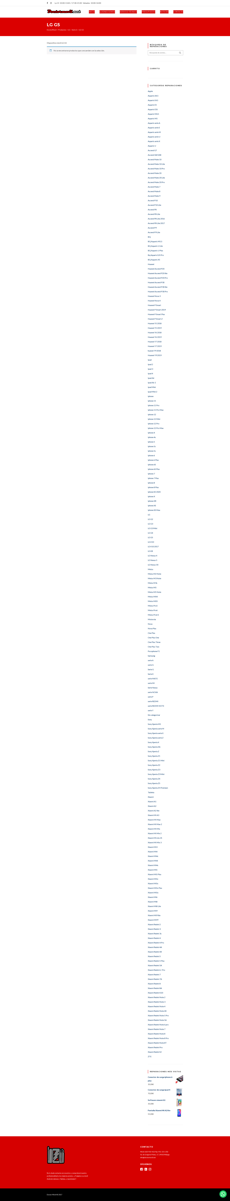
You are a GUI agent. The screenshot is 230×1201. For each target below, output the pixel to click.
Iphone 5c (152, 446)
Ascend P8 (152, 209)
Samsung (151, 656)
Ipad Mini (152, 387)
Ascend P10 (153, 200)
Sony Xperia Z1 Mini (156, 760)
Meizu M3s (152, 583)
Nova (150, 624)
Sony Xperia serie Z (155, 738)
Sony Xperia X (153, 742)
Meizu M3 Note (154, 578)
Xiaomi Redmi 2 (154, 924)
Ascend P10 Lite (154, 205)
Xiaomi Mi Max (154, 820)
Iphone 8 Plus (153, 487)
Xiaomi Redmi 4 (154, 938)
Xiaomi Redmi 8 (154, 983)
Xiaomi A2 (152, 806)
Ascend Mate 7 (154, 187)
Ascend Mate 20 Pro (156, 182)
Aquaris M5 (153, 118)
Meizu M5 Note (154, 592)
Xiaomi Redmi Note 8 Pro (158, 1038)
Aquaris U (152, 146)
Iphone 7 (151, 473)
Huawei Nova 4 (154, 300)
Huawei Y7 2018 (154, 341)
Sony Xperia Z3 (154, 769)
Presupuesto (148, 12)
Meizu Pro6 (153, 610)
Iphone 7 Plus (153, 478)
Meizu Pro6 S (153, 615)
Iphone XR (152, 501)
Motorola (152, 619)
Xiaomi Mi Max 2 (155, 824)
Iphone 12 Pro (153, 423)
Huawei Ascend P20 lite (157, 273)
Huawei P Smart (154, 305)
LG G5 (150, 537)
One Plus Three (154, 642)
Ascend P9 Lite (154, 232)
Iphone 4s (152, 437)
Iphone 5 (151, 442)
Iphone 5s (152, 451)
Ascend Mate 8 (154, 191)
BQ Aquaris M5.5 (155, 241)
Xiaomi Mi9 (152, 911)
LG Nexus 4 (152, 555)
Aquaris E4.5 (153, 100)
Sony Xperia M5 (154, 724)
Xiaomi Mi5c (153, 879)
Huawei (151, 264)
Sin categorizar (154, 715)
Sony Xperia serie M (156, 728)
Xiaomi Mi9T (153, 920)
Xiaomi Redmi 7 (154, 974)
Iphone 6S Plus (154, 469)
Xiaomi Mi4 (152, 851)
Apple (150, 91)
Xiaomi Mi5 (152, 870)
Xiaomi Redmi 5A (155, 965)
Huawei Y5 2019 (154, 328)
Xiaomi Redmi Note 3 (156, 1002)
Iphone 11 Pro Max (156, 410)
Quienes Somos (107, 12)
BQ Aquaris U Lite (155, 246)
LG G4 (150, 533)
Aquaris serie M (154, 132)
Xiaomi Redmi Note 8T (157, 1043)
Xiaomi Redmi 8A (155, 988)
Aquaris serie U (154, 137)
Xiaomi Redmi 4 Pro (156, 942)
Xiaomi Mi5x (153, 892)
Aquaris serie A (154, 123)
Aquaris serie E (154, 127)
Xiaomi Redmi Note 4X (157, 1011)
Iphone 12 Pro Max (156, 428)
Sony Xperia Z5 (154, 783)
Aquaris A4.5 (153, 96)
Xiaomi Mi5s (153, 883)
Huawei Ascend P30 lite (157, 287)
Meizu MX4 (153, 596)
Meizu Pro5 (153, 606)
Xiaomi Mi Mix (154, 829)
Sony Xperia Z (153, 751)
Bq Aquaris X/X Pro (156, 255)
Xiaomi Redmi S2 (155, 1052)
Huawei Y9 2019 (154, 355)
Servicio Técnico (128, 12)
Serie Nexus (153, 687)
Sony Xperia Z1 (154, 756)
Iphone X (151, 496)
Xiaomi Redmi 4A (155, 947)
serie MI (151, 683)
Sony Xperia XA (154, 747)
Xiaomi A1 (152, 801)
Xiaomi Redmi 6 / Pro (156, 970)
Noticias (164, 12)
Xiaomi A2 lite (153, 810)
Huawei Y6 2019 (154, 337)
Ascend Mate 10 (154, 159)
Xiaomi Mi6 (152, 897)
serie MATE (153, 678)
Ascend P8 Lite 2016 (156, 218)
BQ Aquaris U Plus (155, 250)
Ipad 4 (150, 373)
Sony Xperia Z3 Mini (156, 774)
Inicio (92, 12)
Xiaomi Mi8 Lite (154, 906)
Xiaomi (151, 797)
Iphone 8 (151, 483)
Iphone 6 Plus (153, 460)
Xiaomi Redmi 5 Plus (156, 961)
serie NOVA (153, 692)
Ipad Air (151, 378)
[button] (223, 1194)
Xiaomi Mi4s (153, 865)
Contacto (178, 12)
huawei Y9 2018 (154, 351)
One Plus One (153, 637)
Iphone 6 (151, 455)
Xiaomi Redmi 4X (155, 952)
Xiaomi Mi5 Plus (154, 874)
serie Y (150, 710)
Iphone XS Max (154, 510)
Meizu (150, 569)
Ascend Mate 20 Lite (156, 178)
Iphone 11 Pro (153, 405)
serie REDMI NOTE (156, 706)
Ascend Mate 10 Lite (156, 164)
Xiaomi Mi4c (153, 856)
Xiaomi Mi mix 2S (155, 838)
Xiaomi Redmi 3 (154, 929)
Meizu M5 (152, 587)
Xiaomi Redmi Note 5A (157, 1020)
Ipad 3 (150, 369)
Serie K (151, 674)
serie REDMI (153, 701)
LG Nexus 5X (153, 565)
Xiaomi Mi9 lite (154, 915)
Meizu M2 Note (154, 574)
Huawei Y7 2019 (154, 346)
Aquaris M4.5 (153, 114)
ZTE (149, 1056)
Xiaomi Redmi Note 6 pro (158, 1024)
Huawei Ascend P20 (156, 269)
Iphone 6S (152, 464)
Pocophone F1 (154, 651)
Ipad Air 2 (152, 382)
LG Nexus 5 (152, 560)
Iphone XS (152, 505)
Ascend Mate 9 (154, 196)
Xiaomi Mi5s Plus (155, 888)
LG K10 (151, 542)
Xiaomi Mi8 (152, 901)
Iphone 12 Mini (154, 419)
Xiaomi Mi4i (153, 861)
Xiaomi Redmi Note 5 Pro (158, 1015)
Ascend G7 (152, 150)
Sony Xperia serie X (155, 733)
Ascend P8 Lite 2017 (156, 223)
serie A (150, 660)
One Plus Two (153, 646)
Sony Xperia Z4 (154, 779)
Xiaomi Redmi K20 (155, 993)
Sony (150, 719)
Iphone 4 (151, 432)
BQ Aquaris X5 (154, 259)
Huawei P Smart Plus (156, 314)
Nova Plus (152, 628)
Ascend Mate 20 (154, 173)
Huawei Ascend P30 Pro (158, 291)
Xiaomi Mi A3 (153, 815)
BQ (149, 237)
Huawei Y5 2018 (154, 323)
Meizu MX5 (153, 601)
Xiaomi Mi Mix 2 (154, 833)
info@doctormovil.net (148, 1157)
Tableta (151, 792)
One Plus (151, 633)
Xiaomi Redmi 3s (154, 933)
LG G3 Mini (152, 528)
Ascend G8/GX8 (154, 155)
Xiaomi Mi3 (152, 847)
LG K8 (150, 551)
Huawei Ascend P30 (156, 282)
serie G (151, 665)
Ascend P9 (152, 228)
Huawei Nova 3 (154, 296)
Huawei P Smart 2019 (157, 310)
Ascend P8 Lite (154, 214)
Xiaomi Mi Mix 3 (154, 842)
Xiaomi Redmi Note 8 (156, 1034)
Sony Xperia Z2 (154, 765)
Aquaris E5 (152, 105)
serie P (150, 697)
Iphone (150, 396)
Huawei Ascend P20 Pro (158, 278)
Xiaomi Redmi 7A (155, 979)
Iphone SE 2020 (154, 492)
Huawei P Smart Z (155, 319)
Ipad (150, 360)
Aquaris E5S (153, 109)
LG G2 (150, 519)
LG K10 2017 (153, 546)
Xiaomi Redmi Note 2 (156, 997)
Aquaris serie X (154, 141)
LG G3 (150, 524)
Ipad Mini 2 (152, 392)
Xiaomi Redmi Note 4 (156, 1006)
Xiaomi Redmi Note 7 (156, 1029)
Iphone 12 (152, 414)
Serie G (151, 669)
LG (149, 514)
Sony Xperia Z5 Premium (158, 788)
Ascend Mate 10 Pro (156, 168)
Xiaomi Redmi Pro (155, 1047)
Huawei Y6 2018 (154, 332)
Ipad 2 (150, 364)
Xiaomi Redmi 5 (154, 956)
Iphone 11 (152, 401)
